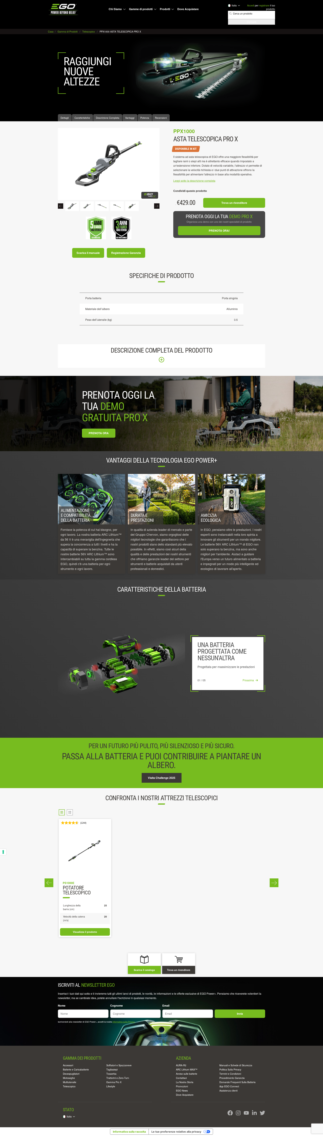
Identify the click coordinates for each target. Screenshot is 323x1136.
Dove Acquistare (188, 9)
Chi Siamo (115, 9)
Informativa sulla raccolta (129, 1131)
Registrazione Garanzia (126, 253)
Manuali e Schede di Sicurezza (235, 1065)
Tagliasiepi (112, 1069)
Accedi (250, 5)
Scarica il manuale (88, 253)
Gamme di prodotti (141, 9)
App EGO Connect (229, 1086)
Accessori (68, 1065)
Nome (61, 1005)
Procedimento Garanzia (232, 1078)
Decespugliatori (71, 1073)
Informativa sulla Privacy (124, 1021)
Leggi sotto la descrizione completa (194, 181)
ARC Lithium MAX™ (186, 1069)
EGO (63, 9)
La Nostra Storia (184, 1082)
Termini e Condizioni (230, 1073)
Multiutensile (69, 1082)
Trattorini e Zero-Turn (117, 1078)
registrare (264, 5)
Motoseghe (69, 1078)
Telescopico (69, 1086)
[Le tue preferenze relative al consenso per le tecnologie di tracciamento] (3, 852)
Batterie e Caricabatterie (76, 1069)
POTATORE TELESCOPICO (77, 890)
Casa (51, 31)
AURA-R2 (181, 1065)
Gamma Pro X (113, 1082)
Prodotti (165, 9)
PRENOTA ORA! (219, 230)
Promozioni (182, 1086)
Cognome (116, 1005)
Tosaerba (111, 1073)
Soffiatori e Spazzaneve (119, 1065)
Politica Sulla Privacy (230, 1069)
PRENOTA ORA (99, 433)
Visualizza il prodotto (85, 931)
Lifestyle (110, 1086)
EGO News (182, 1090)
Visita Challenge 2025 (161, 778)
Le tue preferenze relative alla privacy (176, 1131)
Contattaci (181, 1078)
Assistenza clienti (228, 1090)
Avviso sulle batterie (186, 1073)
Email (165, 1005)
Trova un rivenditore (234, 203)
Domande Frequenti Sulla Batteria (237, 1082)
